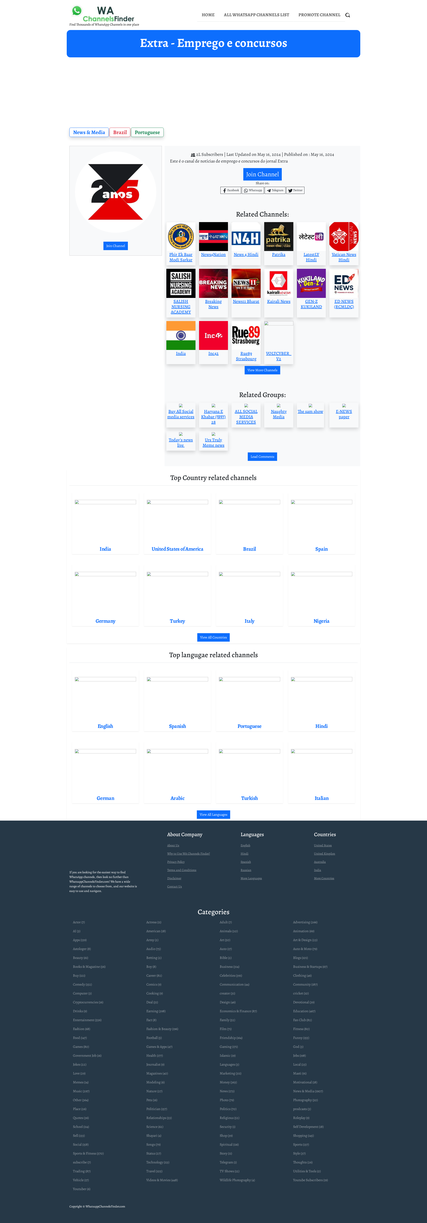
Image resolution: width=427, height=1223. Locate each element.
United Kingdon (324, 853)
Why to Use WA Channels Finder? (188, 853)
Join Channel (115, 245)
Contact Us (174, 886)
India (317, 870)
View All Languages (213, 814)
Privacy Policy (176, 862)
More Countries (324, 878)
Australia (320, 862)
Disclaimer (174, 878)
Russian (246, 870)
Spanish (246, 862)
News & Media (89, 132)
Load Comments (262, 456)
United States (323, 845)
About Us (173, 845)
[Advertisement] (213, 91)
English (245, 845)
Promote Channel (319, 15)
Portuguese (147, 132)
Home (208, 15)
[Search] (347, 15)
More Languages (251, 878)
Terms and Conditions (181, 870)
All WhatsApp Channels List (256, 15)
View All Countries (213, 637)
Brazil (120, 132)
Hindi (244, 853)
